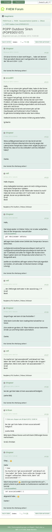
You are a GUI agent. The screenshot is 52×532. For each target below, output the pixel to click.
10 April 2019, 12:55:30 (10, 456)
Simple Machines (32, 529)
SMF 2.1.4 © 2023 (20, 529)
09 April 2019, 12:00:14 (12, 386)
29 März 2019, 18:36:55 (10, 312)
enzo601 (10, 78)
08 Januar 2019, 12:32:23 (11, 52)
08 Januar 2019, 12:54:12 (11, 82)
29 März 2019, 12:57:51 (10, 284)
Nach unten (6, 42)
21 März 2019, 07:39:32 (10, 136)
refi (7, 173)
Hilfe (9, 527)
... (23, 42)
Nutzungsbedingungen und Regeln (23, 527)
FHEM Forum (14, 9)
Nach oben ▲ (40, 527)
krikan (9, 410)
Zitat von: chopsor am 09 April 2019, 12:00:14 (22, 419)
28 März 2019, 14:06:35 (10, 177)
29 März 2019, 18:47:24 (10, 355)
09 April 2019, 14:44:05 (10, 414)
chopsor (9, 48)
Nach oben (6, 513)
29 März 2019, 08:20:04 (10, 218)
